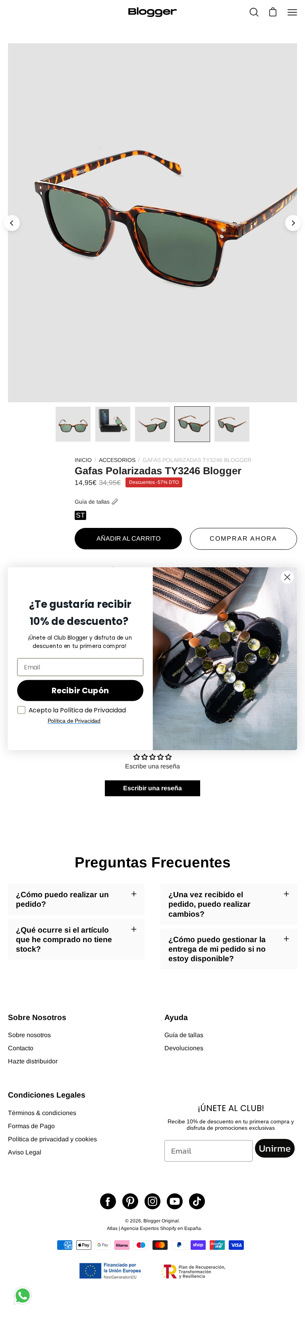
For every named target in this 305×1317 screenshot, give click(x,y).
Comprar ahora (243, 538)
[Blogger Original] (152, 12)
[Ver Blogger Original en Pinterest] (130, 1201)
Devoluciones (183, 1048)
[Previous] (12, 223)
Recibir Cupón (80, 690)
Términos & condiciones (42, 1112)
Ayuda (176, 1017)
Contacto (20, 1048)
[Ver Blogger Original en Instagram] (152, 1201)
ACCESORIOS (117, 460)
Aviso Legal (24, 1152)
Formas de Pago (31, 1126)
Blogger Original (161, 1221)
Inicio (83, 460)
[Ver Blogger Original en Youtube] (175, 1201)
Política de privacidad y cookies (52, 1139)
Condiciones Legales (46, 1094)
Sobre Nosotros (37, 1017)
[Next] (293, 223)
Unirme (275, 1148)
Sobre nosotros (29, 1035)
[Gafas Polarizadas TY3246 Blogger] (73, 424)
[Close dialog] (287, 577)
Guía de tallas (92, 501)
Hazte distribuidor (33, 1061)
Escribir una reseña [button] (152, 788)
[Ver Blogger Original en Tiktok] (197, 1201)
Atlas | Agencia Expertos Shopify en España (154, 1228)
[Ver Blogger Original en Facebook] (108, 1201)
